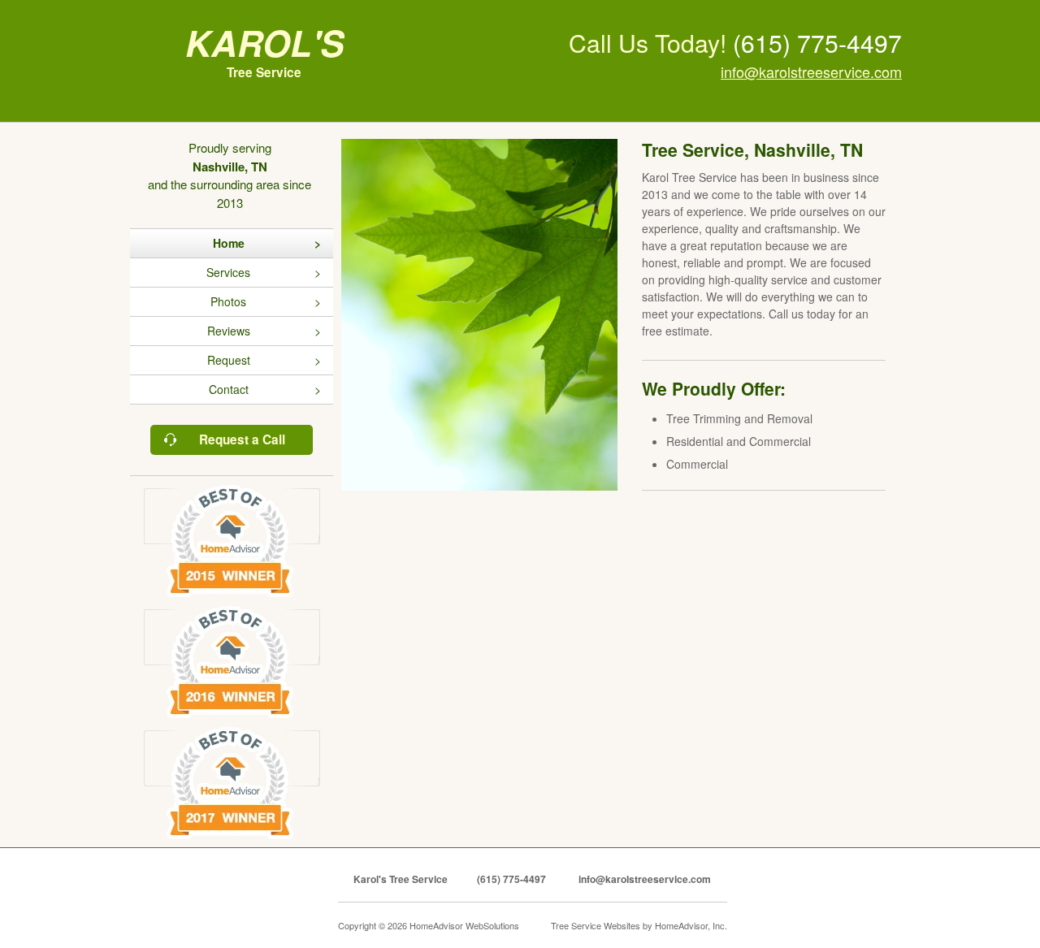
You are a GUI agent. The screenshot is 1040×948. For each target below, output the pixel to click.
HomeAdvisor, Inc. (691, 925)
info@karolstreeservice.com (811, 71)
